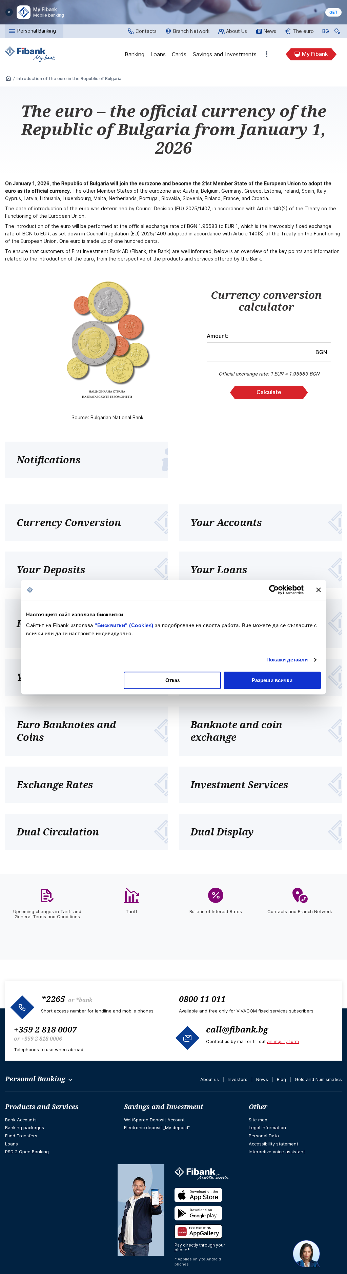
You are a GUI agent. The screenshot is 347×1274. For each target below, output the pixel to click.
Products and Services (42, 1106)
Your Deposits (51, 569)
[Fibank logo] (30, 54)
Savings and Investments (224, 54)
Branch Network (191, 31)
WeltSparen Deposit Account (154, 1119)
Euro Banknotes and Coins (66, 731)
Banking (134, 54)
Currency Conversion (69, 522)
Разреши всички (272, 680)
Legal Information (267, 1127)
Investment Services (239, 784)
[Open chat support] (306, 1253)
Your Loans (218, 569)
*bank (84, 1000)
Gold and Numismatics (318, 1079)
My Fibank (315, 54)
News (270, 31)
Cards (179, 54)
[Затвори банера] (318, 589)
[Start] (8, 79)
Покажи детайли (287, 659)
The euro (303, 31)
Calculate (269, 392)
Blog (281, 1079)
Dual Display (222, 831)
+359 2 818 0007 (45, 1029)
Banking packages (24, 1127)
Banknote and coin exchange (236, 731)
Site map (258, 1119)
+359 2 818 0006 (41, 1038)
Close (9, 12)
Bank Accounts (21, 1119)
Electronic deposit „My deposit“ (157, 1127)
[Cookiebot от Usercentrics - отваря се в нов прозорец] (274, 590)
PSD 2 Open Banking (27, 1151)
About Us (236, 31)
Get (333, 12)
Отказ (172, 680)
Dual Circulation (58, 831)
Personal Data (264, 1135)
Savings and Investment (163, 1106)
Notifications (49, 459)
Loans (158, 54)
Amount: (217, 336)
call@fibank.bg (237, 1029)
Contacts (146, 31)
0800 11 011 (202, 998)
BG (325, 32)
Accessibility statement (273, 1143)
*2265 (53, 998)
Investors (237, 1079)
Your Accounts (226, 522)
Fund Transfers (21, 1135)
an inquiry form (283, 1041)
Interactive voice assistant (277, 1151)
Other (267, 54)
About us (209, 1079)
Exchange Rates (55, 784)
